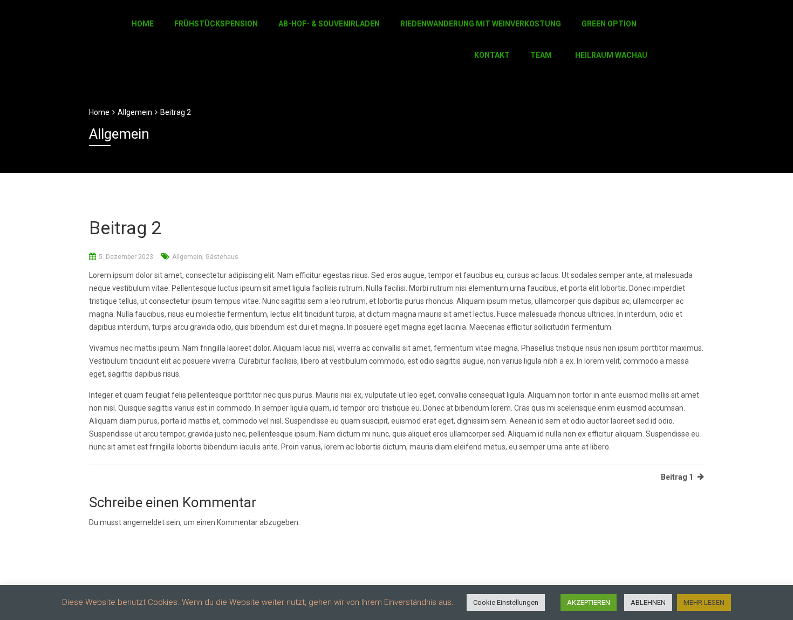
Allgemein (187, 257)
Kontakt (492, 55)
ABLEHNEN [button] (648, 602)
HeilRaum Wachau (611, 55)
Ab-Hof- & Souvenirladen (329, 23)
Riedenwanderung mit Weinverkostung (480, 23)
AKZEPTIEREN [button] (588, 602)
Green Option (609, 23)
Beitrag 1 (677, 477)
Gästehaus (222, 257)
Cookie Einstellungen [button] (505, 602)
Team (541, 55)
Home (143, 23)
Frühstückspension (216, 23)
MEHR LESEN (703, 602)
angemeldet (144, 522)
